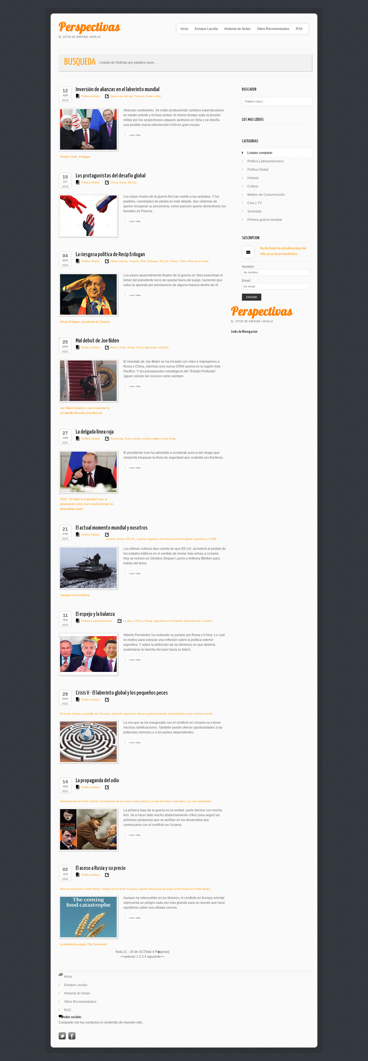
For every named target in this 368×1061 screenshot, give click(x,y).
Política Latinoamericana (96, 620)
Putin (122, 347)
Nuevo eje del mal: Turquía (127, 96)
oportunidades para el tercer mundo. (190, 713)
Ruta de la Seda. (198, 261)
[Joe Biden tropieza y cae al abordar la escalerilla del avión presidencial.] (88, 380)
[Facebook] (71, 1038)
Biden (114, 347)
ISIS (143, 261)
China (114, 182)
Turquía (133, 261)
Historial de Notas (237, 29)
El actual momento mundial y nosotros (112, 528)
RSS (299, 29)
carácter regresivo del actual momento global (164, 538)
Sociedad (254, 211)
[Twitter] (62, 1038)
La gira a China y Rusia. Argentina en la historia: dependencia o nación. (168, 620)
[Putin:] (88, 471)
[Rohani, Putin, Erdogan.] (88, 129)
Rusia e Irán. (153, 96)
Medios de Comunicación (266, 195)
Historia (253, 178)
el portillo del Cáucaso (96, 713)
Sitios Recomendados (273, 29)
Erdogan (152, 261)
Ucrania (111, 538)
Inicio (184, 29)
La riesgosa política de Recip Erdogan (110, 254)
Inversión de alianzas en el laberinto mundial (117, 89)
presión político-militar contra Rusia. (154, 438)
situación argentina (123, 713)
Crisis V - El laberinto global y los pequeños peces (122, 693)
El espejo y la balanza (95, 614)
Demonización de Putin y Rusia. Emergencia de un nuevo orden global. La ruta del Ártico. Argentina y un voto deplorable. (136, 801)
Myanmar (150, 347)
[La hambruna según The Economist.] (88, 917)
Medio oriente (118, 261)
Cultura (252, 186)
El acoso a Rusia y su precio (101, 868)
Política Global (90, 96)
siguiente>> (155, 957)
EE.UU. (132, 182)
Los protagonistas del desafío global (110, 175)
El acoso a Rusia (70, 713)
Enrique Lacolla (206, 29)
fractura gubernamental (151, 713)
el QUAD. (163, 347)
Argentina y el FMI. (205, 538)
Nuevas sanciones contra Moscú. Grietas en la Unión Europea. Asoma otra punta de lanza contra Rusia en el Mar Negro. (135, 888)
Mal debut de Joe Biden (97, 341)
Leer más (135, 134)
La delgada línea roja (95, 432)
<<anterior (128, 957)
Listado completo (259, 153)
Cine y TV (254, 203)
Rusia (122, 182)
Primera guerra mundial (264, 220)
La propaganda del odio (97, 780)
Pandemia (116, 438)
